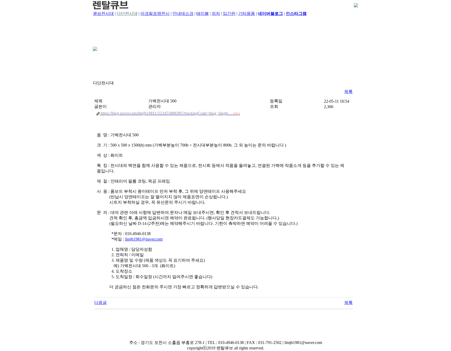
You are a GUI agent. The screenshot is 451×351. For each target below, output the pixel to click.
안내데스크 (183, 13)
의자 (216, 13)
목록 (348, 91)
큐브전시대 (103, 13)
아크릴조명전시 (155, 13)
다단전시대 (127, 13)
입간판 (229, 13)
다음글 (100, 302)
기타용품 (246, 13)
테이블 (202, 13)
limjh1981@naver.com (144, 239)
